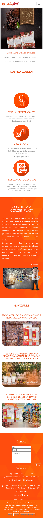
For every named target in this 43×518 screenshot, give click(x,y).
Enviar (38, 465)
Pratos (25, 57)
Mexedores (19, 61)
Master (6, 57)
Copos (33, 57)
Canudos (9, 61)
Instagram (17, 156)
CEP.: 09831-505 (21, 491)
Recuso (16, 514)
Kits (19, 57)
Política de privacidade (27, 514)
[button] (3, 26)
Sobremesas (30, 61)
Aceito (10, 514)
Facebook (25, 156)
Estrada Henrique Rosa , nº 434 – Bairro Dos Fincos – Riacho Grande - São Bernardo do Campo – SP (22, 487)
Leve (13, 57)
